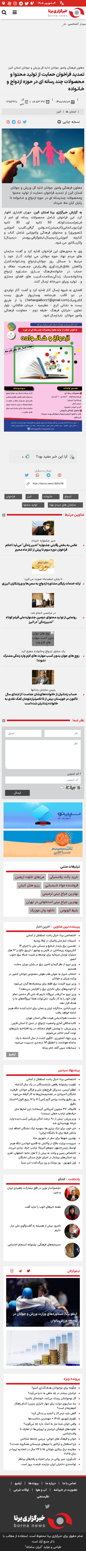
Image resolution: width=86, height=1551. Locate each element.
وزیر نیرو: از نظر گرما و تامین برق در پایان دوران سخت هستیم (45, 966)
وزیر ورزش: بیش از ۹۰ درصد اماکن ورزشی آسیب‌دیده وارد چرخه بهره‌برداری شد (42, 1121)
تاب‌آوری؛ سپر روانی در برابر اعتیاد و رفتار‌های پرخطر (47, 1459)
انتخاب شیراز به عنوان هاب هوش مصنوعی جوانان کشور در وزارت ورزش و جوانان (42, 976)
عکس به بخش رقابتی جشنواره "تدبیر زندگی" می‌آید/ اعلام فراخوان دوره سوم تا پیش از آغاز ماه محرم (41, 547)
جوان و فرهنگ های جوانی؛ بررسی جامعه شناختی (48, 1439)
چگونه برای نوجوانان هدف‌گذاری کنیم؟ (54, 1388)
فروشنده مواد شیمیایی (61, 885)
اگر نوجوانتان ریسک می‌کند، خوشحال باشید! (50, 1398)
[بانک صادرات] (43, 815)
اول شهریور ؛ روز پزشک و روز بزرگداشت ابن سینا (48, 1163)
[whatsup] (19, 122)
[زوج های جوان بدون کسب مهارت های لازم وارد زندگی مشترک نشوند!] (43, 639)
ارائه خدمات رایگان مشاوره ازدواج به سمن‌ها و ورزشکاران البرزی (41, 583)
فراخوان (10, 496)
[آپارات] (9, 3)
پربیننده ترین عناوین (66, 927)
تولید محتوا (30, 505)
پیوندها (33, 1483)
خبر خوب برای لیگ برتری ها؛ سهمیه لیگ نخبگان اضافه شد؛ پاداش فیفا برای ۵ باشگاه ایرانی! (42, 1130)
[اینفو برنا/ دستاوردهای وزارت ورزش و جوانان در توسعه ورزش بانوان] (43, 1302)
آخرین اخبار (43, 927)
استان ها (71, 112)
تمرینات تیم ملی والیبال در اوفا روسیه (55, 941)
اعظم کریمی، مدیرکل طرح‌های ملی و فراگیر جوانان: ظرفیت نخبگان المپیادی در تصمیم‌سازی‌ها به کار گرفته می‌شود (43, 1092)
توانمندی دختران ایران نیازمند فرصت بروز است (48, 1464)
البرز (58, 112)
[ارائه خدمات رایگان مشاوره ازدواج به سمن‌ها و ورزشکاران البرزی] (43, 566)
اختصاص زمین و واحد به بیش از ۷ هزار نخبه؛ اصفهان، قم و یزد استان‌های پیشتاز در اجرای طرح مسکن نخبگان (41, 1155)
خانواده (47, 496)
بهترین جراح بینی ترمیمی (60, 893)
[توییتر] (27, 3)
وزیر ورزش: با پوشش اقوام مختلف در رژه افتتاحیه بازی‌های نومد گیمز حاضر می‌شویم (42, 1030)
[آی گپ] (4, 3)
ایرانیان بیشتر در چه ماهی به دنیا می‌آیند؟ (52, 1393)
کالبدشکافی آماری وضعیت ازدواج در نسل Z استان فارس (43, 1023)
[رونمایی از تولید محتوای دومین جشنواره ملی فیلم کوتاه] (43, 600)
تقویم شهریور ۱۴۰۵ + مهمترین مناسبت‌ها (52, 1419)
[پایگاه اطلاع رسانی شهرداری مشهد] (43, 844)
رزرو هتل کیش (29, 885)
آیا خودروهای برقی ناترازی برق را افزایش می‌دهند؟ (47, 989)
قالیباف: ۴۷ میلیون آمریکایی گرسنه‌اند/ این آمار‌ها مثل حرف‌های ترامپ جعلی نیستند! (45, 1111)
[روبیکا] (32, 3)
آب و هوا (41, 1490)
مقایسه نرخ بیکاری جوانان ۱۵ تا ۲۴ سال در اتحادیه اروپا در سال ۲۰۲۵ (42, 1451)
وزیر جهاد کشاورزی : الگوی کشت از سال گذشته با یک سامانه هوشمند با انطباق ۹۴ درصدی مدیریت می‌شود (45, 1040)
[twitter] (25, 122)
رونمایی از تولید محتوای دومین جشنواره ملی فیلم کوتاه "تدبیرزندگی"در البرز (41, 619)
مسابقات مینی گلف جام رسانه (59, 1048)
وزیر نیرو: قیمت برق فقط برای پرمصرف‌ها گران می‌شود (45, 984)
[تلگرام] (21, 3)
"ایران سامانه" (34, 1547)
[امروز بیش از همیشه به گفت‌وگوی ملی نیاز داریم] (72, 1231)
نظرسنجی (43, 1496)
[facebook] (8, 122)
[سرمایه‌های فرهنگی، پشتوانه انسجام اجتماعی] (72, 1250)
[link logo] (66, 13)
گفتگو (61, 1179)
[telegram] (14, 122)
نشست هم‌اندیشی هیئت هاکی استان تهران (51, 1018)
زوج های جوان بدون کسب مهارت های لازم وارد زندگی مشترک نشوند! (41, 658)
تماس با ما (69, 1483)
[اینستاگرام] (15, 3)
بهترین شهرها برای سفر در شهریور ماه (54, 1138)
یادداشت (74, 1179)
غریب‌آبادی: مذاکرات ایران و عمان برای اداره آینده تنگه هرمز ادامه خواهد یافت (42, 1010)
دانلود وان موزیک (42, 910)
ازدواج (67, 496)
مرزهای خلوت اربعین (29, 877)
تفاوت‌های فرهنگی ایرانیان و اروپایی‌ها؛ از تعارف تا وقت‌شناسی (48, 1431)
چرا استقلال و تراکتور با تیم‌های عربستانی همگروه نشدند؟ (43, 1444)
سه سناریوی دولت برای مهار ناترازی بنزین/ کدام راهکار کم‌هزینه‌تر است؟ (45, 1406)
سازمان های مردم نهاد (62, 505)
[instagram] (12, 1271)
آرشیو (12, 1054)
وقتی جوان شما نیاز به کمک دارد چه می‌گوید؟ (50, 1424)
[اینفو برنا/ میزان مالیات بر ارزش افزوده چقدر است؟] (43, 1354)
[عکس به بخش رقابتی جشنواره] (43, 528)
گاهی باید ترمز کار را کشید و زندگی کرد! (54, 1413)
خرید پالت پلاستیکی (64, 877)
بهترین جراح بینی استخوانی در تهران (52, 902)
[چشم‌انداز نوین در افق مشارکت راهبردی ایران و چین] (72, 1193)
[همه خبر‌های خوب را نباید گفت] (72, 1212)
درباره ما (50, 1483)
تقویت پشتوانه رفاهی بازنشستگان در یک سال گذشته (45, 1084)
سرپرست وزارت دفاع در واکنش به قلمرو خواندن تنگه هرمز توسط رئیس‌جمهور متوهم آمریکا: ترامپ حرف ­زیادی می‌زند (42, 1145)
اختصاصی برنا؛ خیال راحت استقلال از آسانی (51, 935)
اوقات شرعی (21, 1490)
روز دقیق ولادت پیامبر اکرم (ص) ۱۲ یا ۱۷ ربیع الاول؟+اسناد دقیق (42, 1101)
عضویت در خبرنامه (65, 1490)
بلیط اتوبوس (69, 910)
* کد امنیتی (74, 774)
